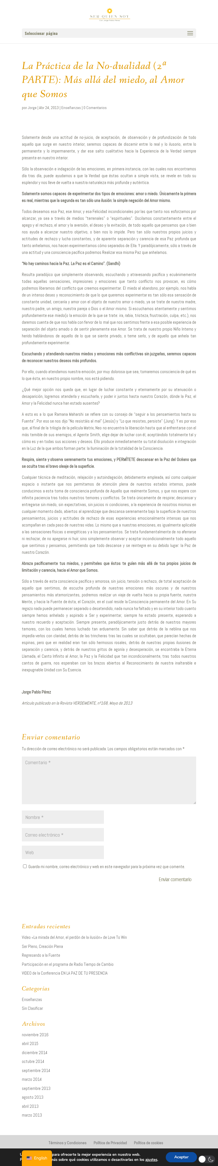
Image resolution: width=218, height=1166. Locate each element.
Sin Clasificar (32, 1008)
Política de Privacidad (110, 1142)
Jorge (32, 107)
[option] (37, 1158)
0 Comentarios (95, 107)
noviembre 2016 (35, 1034)
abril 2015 (30, 1043)
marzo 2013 (32, 1115)
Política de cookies (148, 1142)
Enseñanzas (71, 107)
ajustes (151, 1159)
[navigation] (37, 1158)
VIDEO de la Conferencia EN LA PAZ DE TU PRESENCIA (65, 973)
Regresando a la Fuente (41, 955)
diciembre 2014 (34, 1052)
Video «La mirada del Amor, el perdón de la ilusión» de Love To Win (74, 937)
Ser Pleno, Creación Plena (42, 946)
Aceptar (181, 1157)
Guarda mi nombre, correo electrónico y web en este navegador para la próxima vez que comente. (106, 866)
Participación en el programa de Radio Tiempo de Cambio (68, 964)
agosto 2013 (32, 1097)
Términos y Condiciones (68, 1142)
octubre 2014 (33, 1061)
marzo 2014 (32, 1079)
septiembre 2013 (36, 1088)
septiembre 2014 (36, 1070)
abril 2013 (30, 1106)
